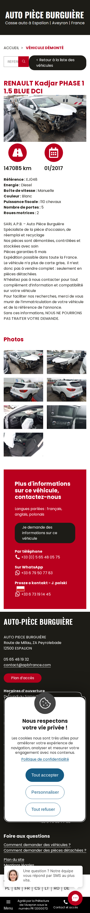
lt (47, 888)
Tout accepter (44, 775)
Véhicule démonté (45, 48)
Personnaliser (45, 792)
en (17, 888)
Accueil (11, 48)
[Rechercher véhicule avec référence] (23, 61)
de (66, 888)
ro (56, 888)
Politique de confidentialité (45, 759)
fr (27, 888)
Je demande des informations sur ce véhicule (39, 533)
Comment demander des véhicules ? (37, 844)
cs (37, 888)
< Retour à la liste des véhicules (55, 62)
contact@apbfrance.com (27, 665)
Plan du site (14, 859)
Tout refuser (43, 809)
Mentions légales (19, 865)
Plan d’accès (22, 678)
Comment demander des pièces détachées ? (45, 850)
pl (7, 888)
